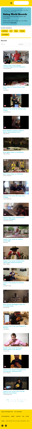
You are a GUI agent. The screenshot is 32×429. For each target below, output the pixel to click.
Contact (18, 416)
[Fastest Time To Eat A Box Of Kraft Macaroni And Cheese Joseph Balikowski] (16, 383)
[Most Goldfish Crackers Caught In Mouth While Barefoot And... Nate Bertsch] (16, 122)
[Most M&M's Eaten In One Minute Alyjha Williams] (16, 144)
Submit (13, 416)
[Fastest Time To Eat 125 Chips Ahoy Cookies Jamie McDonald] (16, 187)
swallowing (4, 31)
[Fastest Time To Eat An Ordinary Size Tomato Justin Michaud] (16, 100)
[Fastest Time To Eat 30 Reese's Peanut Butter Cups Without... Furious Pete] (16, 339)
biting (16, 31)
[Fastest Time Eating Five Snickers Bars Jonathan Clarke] (16, 274)
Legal (3, 421)
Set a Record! (18, 411)
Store (27, 416)
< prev (7, 400)
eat (11, 31)
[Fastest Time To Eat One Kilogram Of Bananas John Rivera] (16, 318)
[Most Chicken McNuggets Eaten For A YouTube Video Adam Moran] (16, 296)
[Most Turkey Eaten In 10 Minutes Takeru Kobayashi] (16, 165)
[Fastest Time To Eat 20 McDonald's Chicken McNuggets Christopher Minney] (16, 209)
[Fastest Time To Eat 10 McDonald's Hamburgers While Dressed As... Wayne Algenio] (16, 252)
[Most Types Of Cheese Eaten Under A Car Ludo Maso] (16, 79)
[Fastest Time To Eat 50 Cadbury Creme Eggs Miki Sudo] (16, 231)
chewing (22, 31)
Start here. (14, 22)
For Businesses (5, 416)
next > (22, 401)
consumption (5, 34)
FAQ (23, 416)
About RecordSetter (7, 411)
